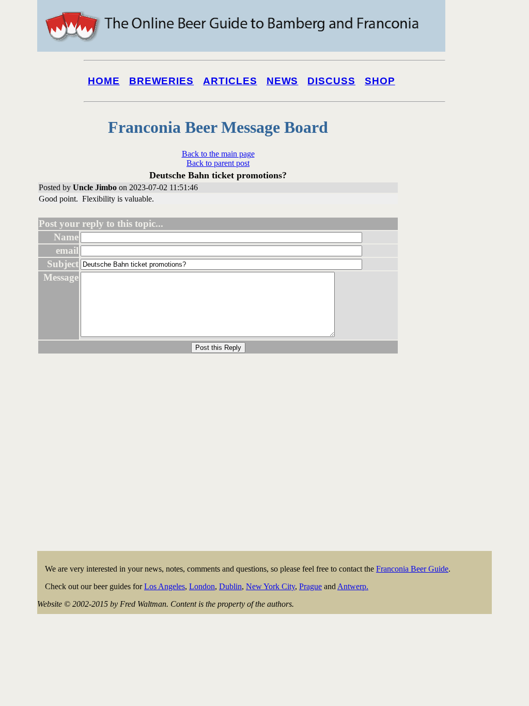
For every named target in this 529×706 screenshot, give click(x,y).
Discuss (331, 80)
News (283, 80)
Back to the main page (218, 153)
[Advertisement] (450, 394)
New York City (270, 586)
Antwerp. (352, 586)
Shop (380, 80)
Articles (230, 80)
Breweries (161, 80)
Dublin (230, 586)
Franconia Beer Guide (412, 568)
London (202, 586)
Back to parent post (218, 163)
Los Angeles (164, 586)
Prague (310, 586)
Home (104, 80)
